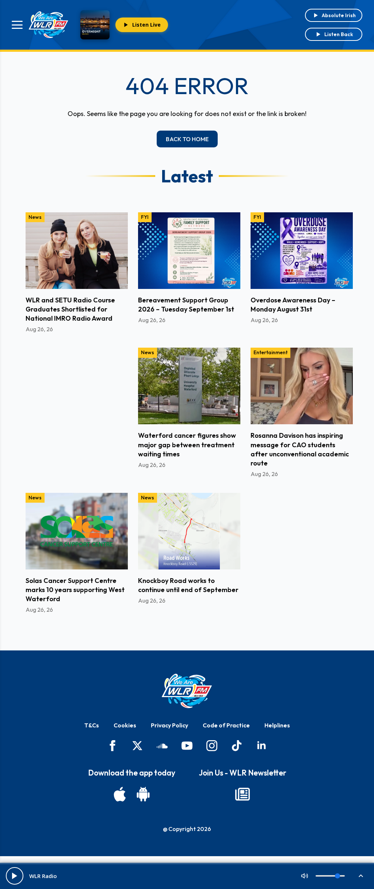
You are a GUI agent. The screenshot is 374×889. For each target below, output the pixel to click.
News (35, 217)
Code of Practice (226, 725)
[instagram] (212, 745)
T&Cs (91, 725)
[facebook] (112, 745)
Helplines (277, 725)
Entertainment (270, 352)
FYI (145, 217)
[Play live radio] (14, 876)
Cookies (125, 725)
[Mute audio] (305, 876)
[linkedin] (261, 745)
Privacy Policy (169, 725)
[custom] (162, 745)
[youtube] (187, 745)
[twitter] (137, 745)
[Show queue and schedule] (361, 876)
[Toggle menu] (17, 25)
